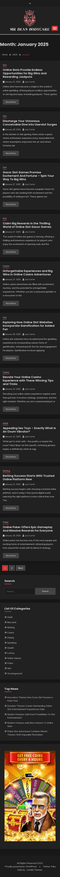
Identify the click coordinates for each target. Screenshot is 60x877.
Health (10, 647)
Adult (5, 423)
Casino (6, 266)
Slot (5, 65)
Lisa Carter (30, 82)
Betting (6, 471)
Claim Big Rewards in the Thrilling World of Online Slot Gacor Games (27, 225)
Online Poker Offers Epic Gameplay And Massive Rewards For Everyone (28, 529)
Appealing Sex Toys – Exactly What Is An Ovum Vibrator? (29, 429)
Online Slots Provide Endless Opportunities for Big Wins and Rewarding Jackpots (25, 73)
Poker (6, 522)
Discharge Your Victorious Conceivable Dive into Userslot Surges (30, 122)
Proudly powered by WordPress (21, 866)
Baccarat (11, 622)
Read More (11, 102)
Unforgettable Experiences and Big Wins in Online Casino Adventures (28, 272)
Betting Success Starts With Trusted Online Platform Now (28, 477)
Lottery (11, 653)
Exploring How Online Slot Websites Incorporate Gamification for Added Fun (28, 325)
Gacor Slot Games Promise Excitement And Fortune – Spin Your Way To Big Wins (28, 175)
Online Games (14, 658)
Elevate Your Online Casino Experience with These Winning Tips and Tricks (28, 380)
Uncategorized (14, 673)
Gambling (11, 642)
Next (20, 568)
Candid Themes (34, 869)
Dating (10, 637)
